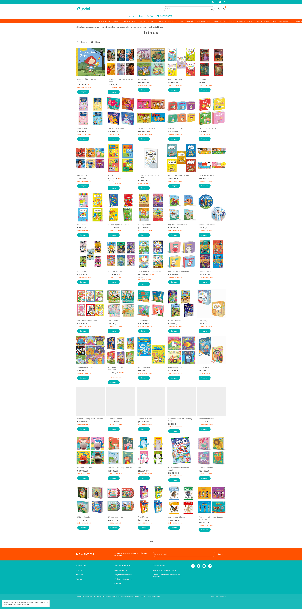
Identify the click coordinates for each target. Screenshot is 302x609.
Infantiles (79, 570)
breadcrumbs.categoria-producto (93, 27)
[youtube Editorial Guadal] (220, 2)
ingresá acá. (142, 596)
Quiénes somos (120, 570)
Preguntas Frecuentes (123, 575)
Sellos (150, 16)
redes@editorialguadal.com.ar (164, 570)
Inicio (131, 16)
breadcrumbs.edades (138, 27)
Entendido (25, 604)
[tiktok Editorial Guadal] (224, 2)
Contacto (118, 583)
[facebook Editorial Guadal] (217, 2)
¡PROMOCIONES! (164, 16)
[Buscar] (212, 8)
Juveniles (79, 575)
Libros (140, 16)
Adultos (79, 579)
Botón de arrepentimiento (154, 596)
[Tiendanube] (218, 597)
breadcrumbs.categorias (120, 27)
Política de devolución (123, 579)
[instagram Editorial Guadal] (213, 2)
